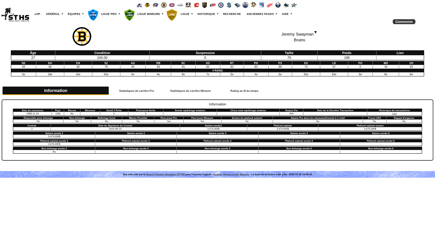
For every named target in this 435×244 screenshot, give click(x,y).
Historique (206, 14)
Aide (285, 14)
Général (53, 14)
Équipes (74, 14)
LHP (37, 14)
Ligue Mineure (148, 14)
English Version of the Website (231, 174)
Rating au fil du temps (244, 90)
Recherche (232, 14)
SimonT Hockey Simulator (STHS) (165, 174)
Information (55, 90)
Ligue (185, 14)
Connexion (404, 22)
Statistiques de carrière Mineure (190, 90)
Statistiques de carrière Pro (136, 90)
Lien (394, 113)
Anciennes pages (260, 14)
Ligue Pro (109, 14)
